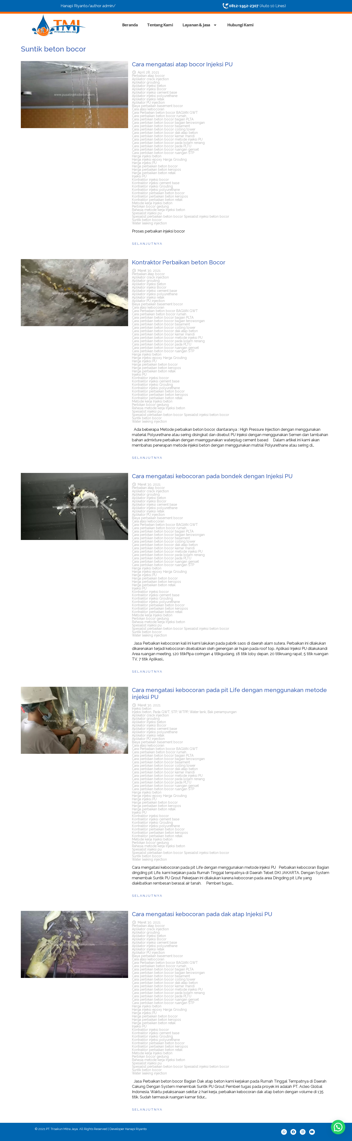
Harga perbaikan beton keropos (156, 169)
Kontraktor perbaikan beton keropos (160, 196)
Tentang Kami (160, 25)
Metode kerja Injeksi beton (152, 203)
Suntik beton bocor (147, 220)
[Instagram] (303, 1132)
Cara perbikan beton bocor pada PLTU (161, 146)
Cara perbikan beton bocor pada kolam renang (168, 143)
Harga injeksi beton (146, 156)
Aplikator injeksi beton (149, 86)
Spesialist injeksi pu (147, 213)
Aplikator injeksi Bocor (149, 89)
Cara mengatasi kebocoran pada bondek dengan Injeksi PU (212, 476)
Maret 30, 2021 (149, 270)
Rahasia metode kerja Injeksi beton (158, 210)
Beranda (130, 25)
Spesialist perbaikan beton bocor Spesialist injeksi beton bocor (180, 216)
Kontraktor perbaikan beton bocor (158, 193)
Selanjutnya (147, 243)
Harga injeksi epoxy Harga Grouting (159, 159)
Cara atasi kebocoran (148, 109)
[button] (338, 1127)
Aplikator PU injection (148, 102)
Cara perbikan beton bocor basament (161, 126)
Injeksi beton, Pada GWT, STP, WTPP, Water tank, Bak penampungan (184, 712)
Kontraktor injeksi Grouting (152, 186)
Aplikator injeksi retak (148, 99)
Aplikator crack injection (150, 79)
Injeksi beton (141, 708)
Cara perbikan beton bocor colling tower (163, 129)
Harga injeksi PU (144, 163)
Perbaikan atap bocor (148, 76)
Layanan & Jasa (196, 25)
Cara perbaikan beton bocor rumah (159, 116)
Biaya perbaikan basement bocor (157, 106)
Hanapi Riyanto (136, 1129)
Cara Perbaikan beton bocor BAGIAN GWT (165, 112)
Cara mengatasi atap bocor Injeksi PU (182, 64)
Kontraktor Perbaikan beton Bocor (178, 262)
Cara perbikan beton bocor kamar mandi (163, 136)
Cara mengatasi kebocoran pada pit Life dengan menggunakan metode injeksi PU (229, 693)
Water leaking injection (149, 223)
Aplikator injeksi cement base (154, 92)
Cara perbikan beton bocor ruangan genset (165, 149)
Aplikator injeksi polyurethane (154, 96)
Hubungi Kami (240, 25)
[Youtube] (312, 1132)
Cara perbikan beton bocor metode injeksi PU (167, 139)
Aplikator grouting (146, 82)
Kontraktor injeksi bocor (150, 180)
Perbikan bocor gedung (150, 206)
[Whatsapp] (284, 1132)
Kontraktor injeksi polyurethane (156, 190)
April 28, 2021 (148, 72)
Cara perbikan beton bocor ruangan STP (163, 153)
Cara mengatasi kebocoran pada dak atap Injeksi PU (202, 914)
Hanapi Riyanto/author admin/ (88, 6)
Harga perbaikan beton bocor (155, 166)
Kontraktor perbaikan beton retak (157, 200)
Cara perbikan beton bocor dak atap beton (165, 133)
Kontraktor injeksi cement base (155, 183)
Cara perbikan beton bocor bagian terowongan (168, 123)
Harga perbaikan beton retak (154, 173)
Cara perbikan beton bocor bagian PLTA (162, 119)
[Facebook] (293, 1132)
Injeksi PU (139, 176)
